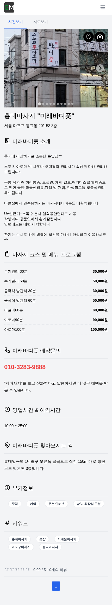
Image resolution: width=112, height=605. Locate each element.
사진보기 (15, 22)
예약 (33, 504)
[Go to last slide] (12, 68)
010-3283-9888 (25, 366)
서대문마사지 (67, 539)
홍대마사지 (19, 539)
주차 (15, 504)
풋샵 (42, 539)
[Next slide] (100, 68)
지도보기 (40, 22)
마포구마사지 (21, 547)
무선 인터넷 (56, 504)
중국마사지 (50, 547)
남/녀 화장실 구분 (89, 504)
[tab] (39, 103)
